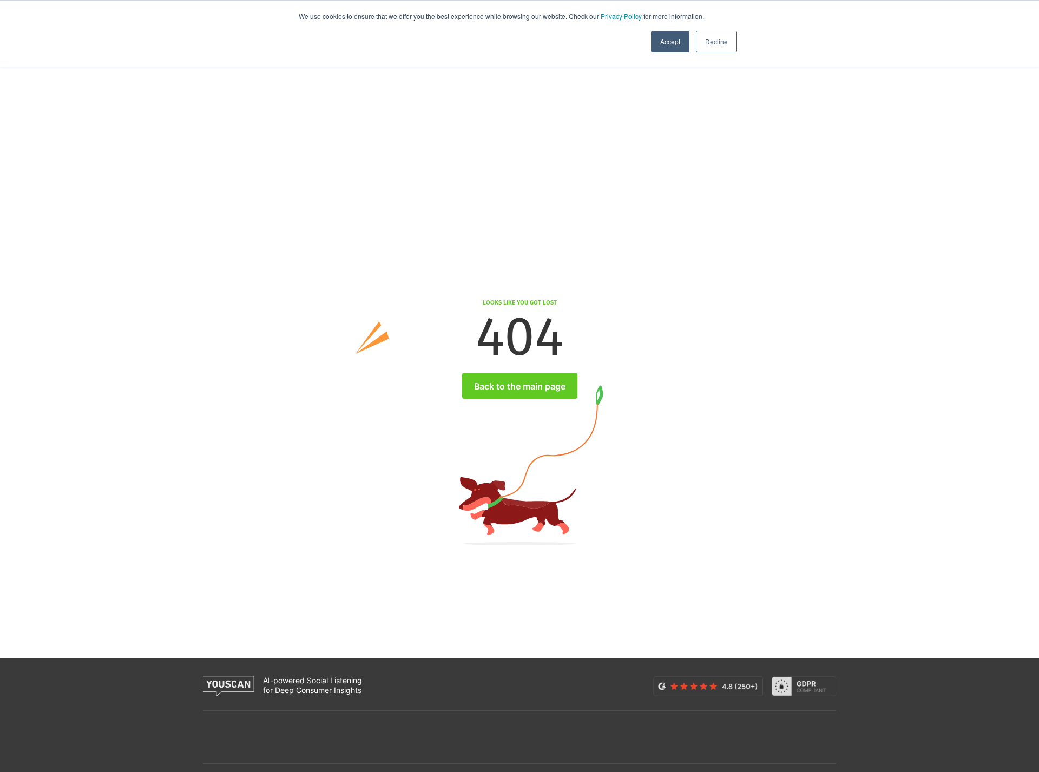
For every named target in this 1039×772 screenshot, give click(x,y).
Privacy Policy (621, 16)
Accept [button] (670, 41)
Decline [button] (716, 41)
